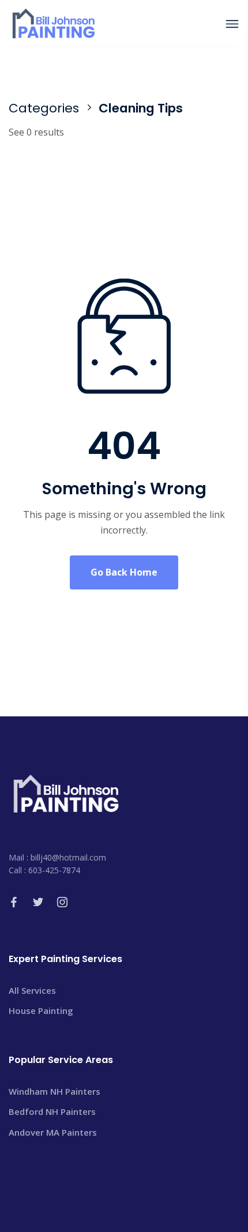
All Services (32, 990)
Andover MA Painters (53, 1132)
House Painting (41, 1010)
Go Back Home (124, 572)
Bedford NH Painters (52, 1111)
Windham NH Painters (54, 1091)
